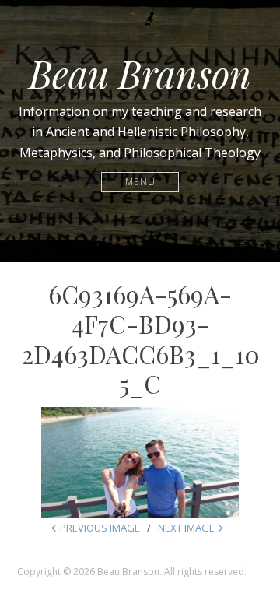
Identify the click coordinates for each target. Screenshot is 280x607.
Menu (140, 181)
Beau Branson (140, 73)
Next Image (186, 528)
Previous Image (100, 528)
